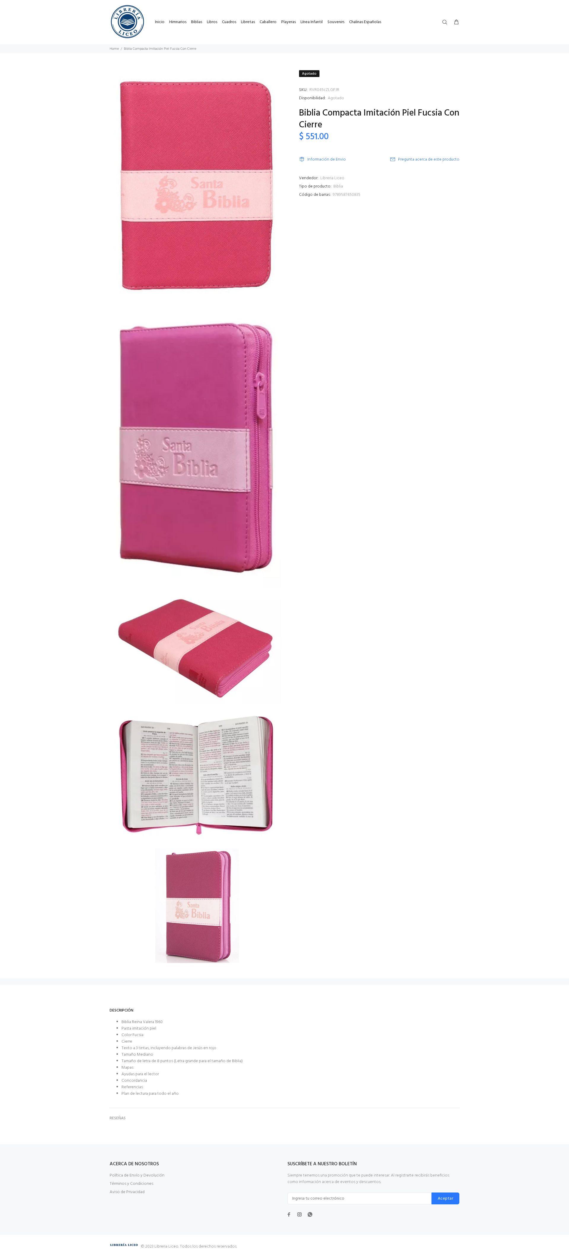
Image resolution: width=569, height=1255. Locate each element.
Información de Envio (326, 159)
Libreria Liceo (332, 178)
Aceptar (445, 1198)
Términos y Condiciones (131, 1183)
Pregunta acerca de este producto (428, 159)
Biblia (338, 186)
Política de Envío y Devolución (137, 1175)
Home (114, 49)
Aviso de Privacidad (127, 1192)
